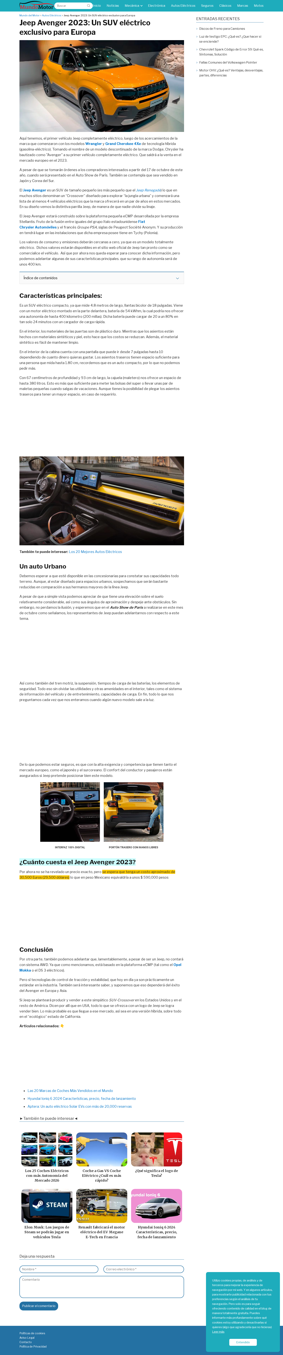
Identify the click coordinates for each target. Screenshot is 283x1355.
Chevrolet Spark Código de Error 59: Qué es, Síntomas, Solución (231, 52)
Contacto (25, 1342)
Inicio (97, 5)
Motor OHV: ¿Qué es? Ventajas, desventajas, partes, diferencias (231, 73)
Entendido (243, 1342)
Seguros (207, 5)
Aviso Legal (26, 1337)
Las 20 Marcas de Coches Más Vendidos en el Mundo (70, 1091)
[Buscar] (89, 5)
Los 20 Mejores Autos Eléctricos (95, 552)
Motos (259, 5)
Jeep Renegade (148, 190)
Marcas (242, 5)
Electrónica (156, 5)
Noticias (113, 5)
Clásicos (225, 5)
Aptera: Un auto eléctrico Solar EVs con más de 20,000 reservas (80, 1106)
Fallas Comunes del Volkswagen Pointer (228, 62)
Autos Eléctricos (183, 5)
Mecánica (132, 5)
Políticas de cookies (32, 1333)
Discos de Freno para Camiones (222, 29)
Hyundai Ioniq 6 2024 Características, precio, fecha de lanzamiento (82, 1099)
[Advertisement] (101, 428)
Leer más (218, 1331)
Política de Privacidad (33, 1346)
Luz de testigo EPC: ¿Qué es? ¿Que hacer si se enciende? (230, 39)
